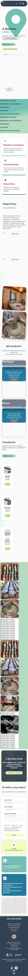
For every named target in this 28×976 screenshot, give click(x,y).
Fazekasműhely (11, 164)
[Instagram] (16, 968)
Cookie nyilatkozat (14, 929)
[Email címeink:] (5, 878)
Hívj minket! (6, 864)
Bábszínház (9, 184)
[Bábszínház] (5, 180)
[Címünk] (14, 845)
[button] (16, 3)
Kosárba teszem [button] (7, 484)
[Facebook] (12, 968)
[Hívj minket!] (5, 861)
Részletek (14, 379)
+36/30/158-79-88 (14, 949)
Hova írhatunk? (8, 807)
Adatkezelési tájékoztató (14, 927)
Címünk (14, 848)
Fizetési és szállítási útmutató (14, 925)
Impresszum (14, 931)
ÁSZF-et (9, 825)
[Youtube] (14, 972)
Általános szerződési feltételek (14, 923)
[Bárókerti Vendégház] (5, 141)
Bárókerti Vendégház (14, 145)
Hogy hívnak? (8, 800)
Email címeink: (7, 882)
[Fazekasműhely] (5, 160)
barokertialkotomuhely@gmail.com (14, 948)
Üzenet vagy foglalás (10, 813)
